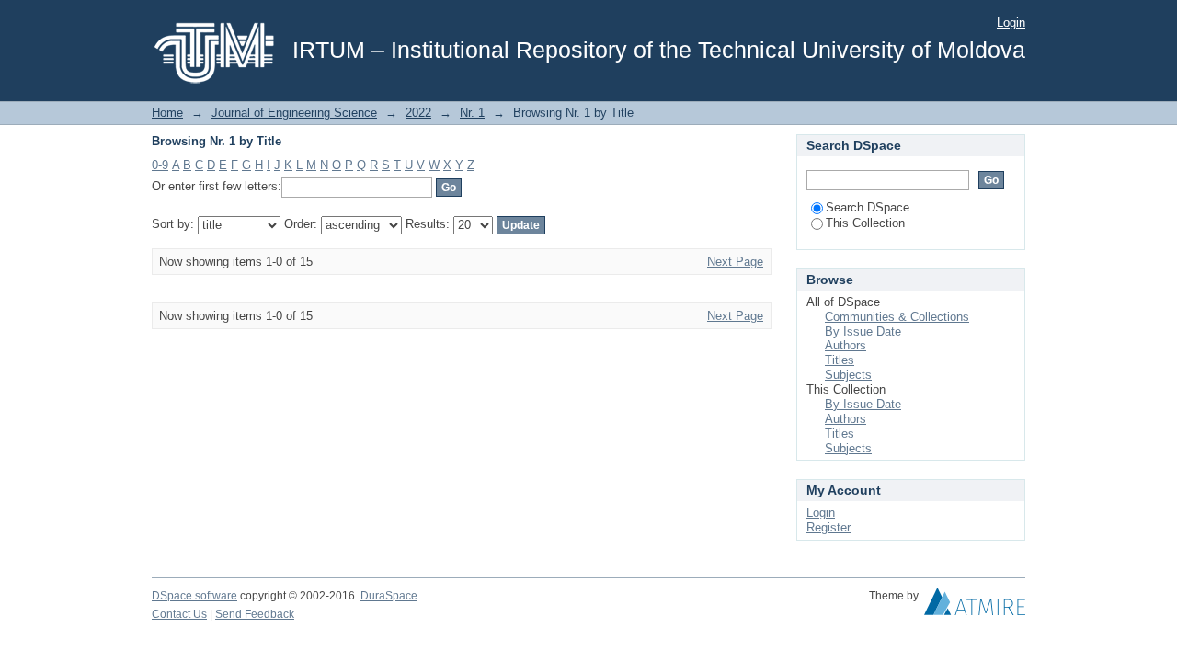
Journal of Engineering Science (294, 113)
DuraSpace (388, 595)
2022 (418, 113)
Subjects (848, 375)
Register (828, 527)
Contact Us (179, 614)
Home (167, 113)
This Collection (865, 223)
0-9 (160, 165)
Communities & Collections (897, 317)
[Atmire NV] (974, 605)
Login (1011, 22)
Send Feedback (254, 614)
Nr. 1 (472, 113)
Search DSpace (867, 207)
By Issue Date (863, 331)
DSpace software (194, 595)
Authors (845, 345)
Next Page (735, 261)
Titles (839, 360)
